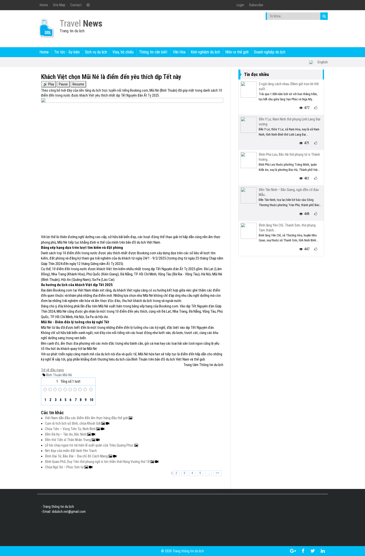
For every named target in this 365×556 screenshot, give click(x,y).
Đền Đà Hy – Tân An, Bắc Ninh (66, 434)
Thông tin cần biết (153, 52)
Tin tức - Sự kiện (67, 52)
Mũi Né (67, 375)
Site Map (59, 5)
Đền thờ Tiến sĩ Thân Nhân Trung (68, 440)
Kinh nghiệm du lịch (205, 52)
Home (44, 5)
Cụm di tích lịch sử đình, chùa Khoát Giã (73, 423)
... (208, 473)
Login (240, 5)
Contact (76, 5)
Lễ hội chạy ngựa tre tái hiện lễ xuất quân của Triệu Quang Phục (89, 445)
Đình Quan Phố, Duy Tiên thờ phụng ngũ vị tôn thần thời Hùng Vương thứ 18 (97, 462)
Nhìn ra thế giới (237, 52)
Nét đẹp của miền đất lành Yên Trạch (71, 451)
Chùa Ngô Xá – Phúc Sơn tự (64, 467)
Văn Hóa (179, 52)
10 (91, 400)
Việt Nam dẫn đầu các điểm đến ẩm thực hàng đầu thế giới (87, 418)
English (323, 62)
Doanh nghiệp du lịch (269, 52)
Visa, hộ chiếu (123, 52)
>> (217, 473)
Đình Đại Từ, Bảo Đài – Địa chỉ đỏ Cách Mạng (77, 456)
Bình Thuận (54, 375)
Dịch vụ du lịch (96, 52)
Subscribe (256, 5)
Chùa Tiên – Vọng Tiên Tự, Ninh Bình (70, 429)
